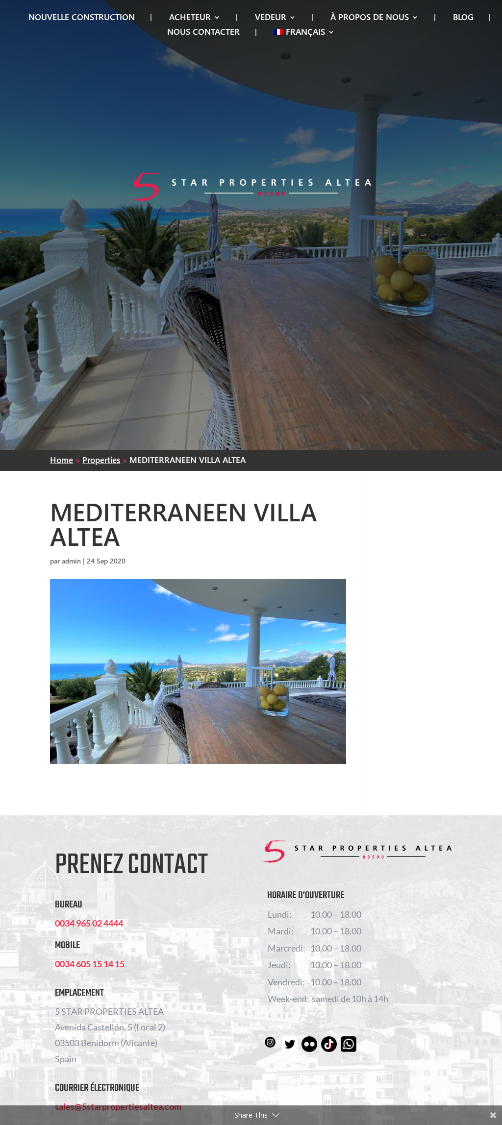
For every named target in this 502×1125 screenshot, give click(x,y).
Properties (101, 459)
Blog (463, 18)
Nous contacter (203, 32)
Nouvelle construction (81, 18)
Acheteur (190, 18)
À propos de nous (369, 18)
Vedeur (270, 18)
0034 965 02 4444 (89, 923)
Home (61, 459)
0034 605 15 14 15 (90, 963)
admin (71, 560)
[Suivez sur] (270, 1044)
